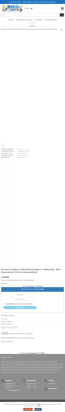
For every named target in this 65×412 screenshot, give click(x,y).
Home (10, 20)
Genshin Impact (24, 364)
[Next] (60, 88)
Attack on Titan (5, 361)
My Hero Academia (7, 324)
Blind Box (20, 361)
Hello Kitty (51, 364)
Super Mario (19, 372)
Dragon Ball (16, 364)
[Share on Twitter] (8, 327)
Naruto (49, 367)
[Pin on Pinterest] (14, 327)
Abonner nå (20, 307)
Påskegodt (11, 369)
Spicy (46, 369)
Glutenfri (31, 364)
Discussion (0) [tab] (29, 333)
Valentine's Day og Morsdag (34, 372)
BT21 (25, 361)
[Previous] (4, 88)
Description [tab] (4, 333)
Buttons (33, 361)
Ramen (17, 369)
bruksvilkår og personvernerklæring (23, 303)
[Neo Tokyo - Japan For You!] (12, 8)
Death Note (53, 361)
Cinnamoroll (47, 361)
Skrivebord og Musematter (37, 369)
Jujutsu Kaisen (5, 367)
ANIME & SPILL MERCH (24, 20)
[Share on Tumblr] (17, 327)
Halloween (37, 364)
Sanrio (28, 369)
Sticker (56, 369)
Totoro (25, 372)
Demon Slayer (5, 364)
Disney (11, 364)
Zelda (53, 372)
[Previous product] (34, 23)
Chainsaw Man (39, 361)
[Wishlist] (31, 8)
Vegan (43, 372)
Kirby (15, 367)
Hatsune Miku (44, 364)
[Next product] (31, 23)
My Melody (43, 367)
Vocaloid (48, 372)
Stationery (51, 369)
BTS (29, 361)
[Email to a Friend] (11, 327)
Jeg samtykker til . (19, 303)
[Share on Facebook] (5, 327)
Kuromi (19, 367)
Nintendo (54, 367)
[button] (27, 8)
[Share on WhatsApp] (2, 327)
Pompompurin (5, 369)
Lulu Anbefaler (26, 367)
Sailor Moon (23, 369)
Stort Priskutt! (5, 372)
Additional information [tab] (16, 333)
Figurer (38, 20)
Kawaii (11, 367)
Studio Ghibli (12, 372)
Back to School (13, 361)
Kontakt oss (53, 388)
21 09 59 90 (52, 383)
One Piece (60, 367)
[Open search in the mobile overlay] (32, 15)
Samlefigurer (51, 20)
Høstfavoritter (58, 364)
